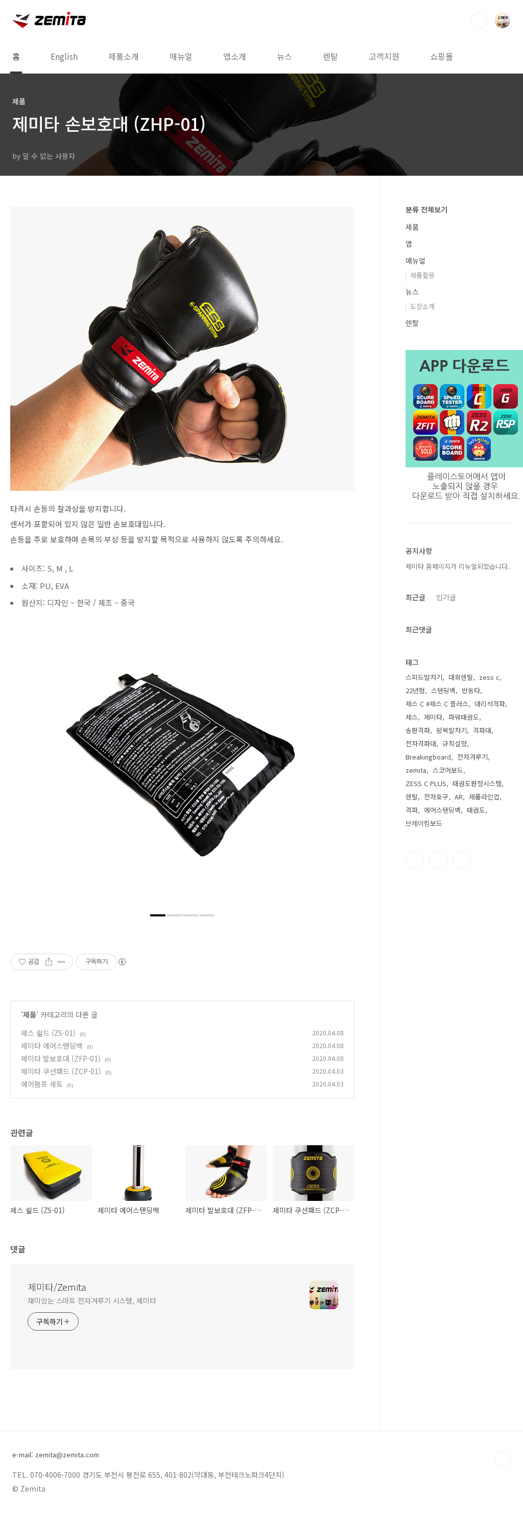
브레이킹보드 (424, 823)
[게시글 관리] (61, 962)
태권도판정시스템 (477, 783)
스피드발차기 (424, 677)
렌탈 (330, 56)
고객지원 (384, 56)
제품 (29, 1014)
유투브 (462, 860)
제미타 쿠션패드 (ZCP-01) (61, 1071)
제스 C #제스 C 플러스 (437, 703)
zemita (416, 770)
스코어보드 (448, 770)
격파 (412, 810)
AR (459, 796)
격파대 (482, 730)
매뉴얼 (181, 56)
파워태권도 (463, 717)
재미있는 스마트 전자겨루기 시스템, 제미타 (92, 1300)
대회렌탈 (460, 677)
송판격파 (418, 730)
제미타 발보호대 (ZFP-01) (61, 1058)
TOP (502, 1459)
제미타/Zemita (57, 1287)
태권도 (476, 810)
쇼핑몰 (441, 56)
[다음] (339, 767)
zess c (489, 677)
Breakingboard (428, 757)
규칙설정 (454, 743)
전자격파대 (421, 743)
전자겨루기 (472, 757)
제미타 (433, 717)
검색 (479, 20)
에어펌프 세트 (42, 1084)
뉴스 (284, 56)
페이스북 (415, 860)
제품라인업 (484, 796)
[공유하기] (48, 962)
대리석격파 (489, 703)
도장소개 (422, 306)
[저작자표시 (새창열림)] (121, 962)
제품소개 (123, 56)
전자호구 (436, 796)
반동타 (471, 690)
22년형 (415, 690)
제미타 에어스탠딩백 (52, 1046)
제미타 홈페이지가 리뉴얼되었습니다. (458, 566)
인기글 (446, 597)
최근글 (415, 597)
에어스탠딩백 (442, 810)
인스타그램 (438, 860)
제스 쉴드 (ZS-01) (48, 1033)
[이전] (25, 767)
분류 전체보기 (426, 209)
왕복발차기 (451, 730)
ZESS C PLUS (426, 783)
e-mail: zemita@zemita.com (55, 1455)
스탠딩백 (443, 690)
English (64, 56)
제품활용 (422, 275)
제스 (412, 717)
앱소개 (234, 56)
